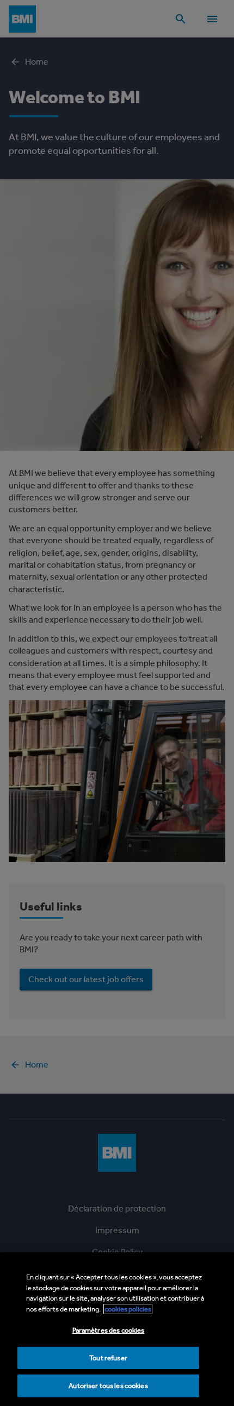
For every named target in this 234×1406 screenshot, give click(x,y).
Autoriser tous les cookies (108, 1386)
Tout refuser (108, 1358)
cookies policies (127, 1309)
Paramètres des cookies (108, 1330)
